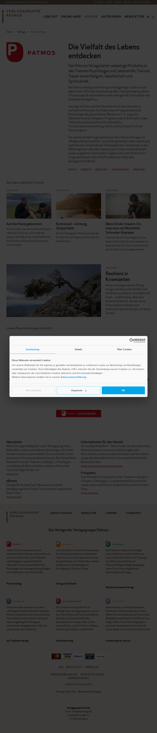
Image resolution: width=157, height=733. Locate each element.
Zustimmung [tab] (32, 349)
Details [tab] (78, 349)
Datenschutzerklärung (73, 377)
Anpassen (76, 390)
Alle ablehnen (34, 390)
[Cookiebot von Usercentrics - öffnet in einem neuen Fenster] (131, 340)
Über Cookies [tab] (124, 349)
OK (123, 390)
